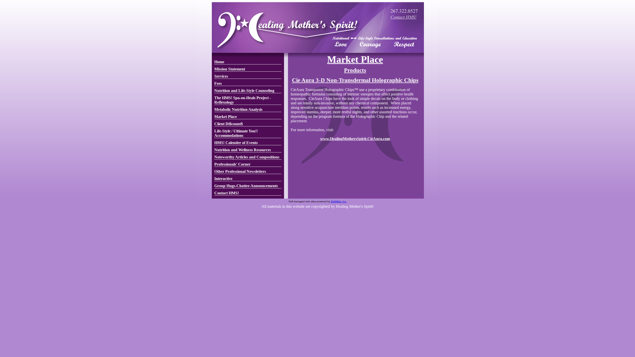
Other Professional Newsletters (240, 171)
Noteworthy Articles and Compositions (246, 157)
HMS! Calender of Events (236, 143)
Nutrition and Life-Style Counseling (244, 91)
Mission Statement (229, 69)
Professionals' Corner (232, 164)
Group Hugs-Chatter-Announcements (246, 186)
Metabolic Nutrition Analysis (238, 109)
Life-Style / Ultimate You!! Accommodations (236, 133)
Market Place (225, 117)
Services (221, 76)
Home (219, 62)
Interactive (223, 179)
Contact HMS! (226, 193)
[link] (248, 62)
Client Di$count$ (228, 124)
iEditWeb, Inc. (339, 201)
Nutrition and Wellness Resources (242, 150)
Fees (218, 83)
